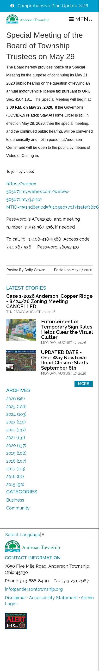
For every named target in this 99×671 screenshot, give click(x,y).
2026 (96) (15, 398)
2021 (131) (15, 437)
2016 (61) (15, 476)
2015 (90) (15, 484)
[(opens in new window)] (16, 620)
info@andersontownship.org (34, 589)
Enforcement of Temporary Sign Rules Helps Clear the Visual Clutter (67, 329)
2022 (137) (16, 429)
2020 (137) (16, 445)
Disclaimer (15, 597)
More (83, 383)
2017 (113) (15, 468)
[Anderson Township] (28, 18)
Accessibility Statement (53, 597)
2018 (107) (16, 461)
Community (18, 507)
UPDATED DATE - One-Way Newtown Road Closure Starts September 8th (64, 360)
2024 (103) (16, 414)
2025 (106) (16, 406)
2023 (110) (16, 421)
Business (15, 500)
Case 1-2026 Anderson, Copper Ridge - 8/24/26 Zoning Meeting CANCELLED (49, 301)
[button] (81, 19)
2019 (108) (16, 453)
